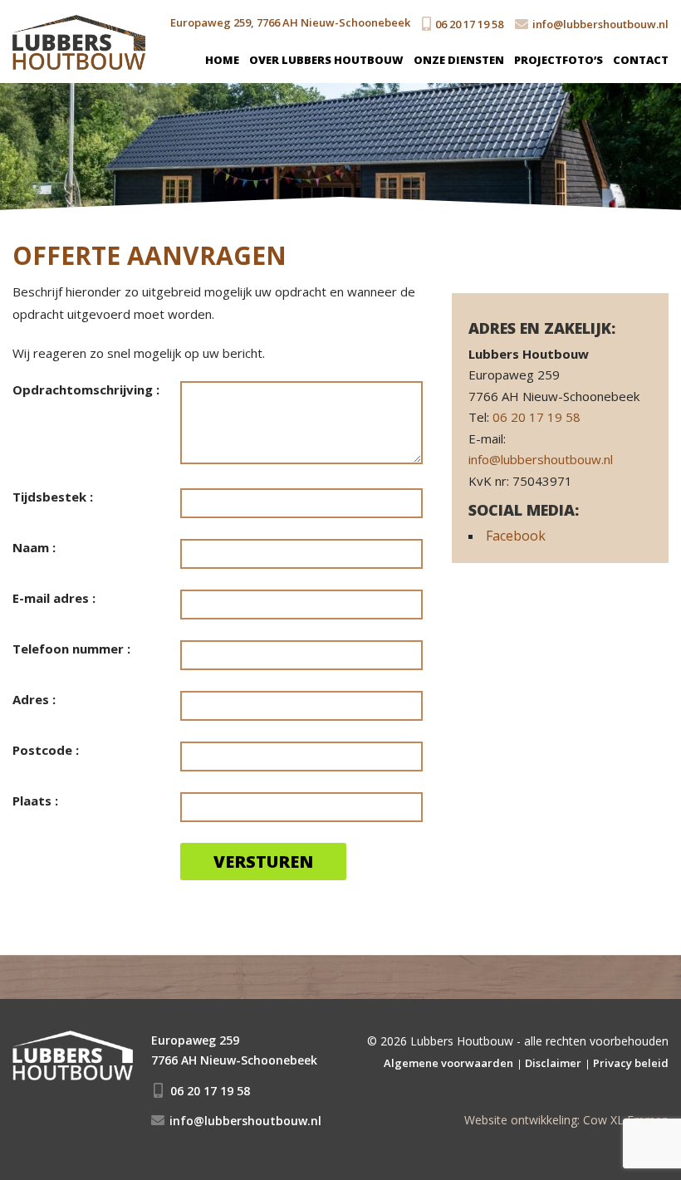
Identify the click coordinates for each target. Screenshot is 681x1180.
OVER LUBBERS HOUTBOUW (326, 59)
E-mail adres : (54, 598)
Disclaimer (553, 1062)
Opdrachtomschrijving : (85, 389)
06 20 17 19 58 (469, 24)
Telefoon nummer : (71, 648)
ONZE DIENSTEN (459, 59)
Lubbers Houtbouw (461, 1041)
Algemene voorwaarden (448, 1062)
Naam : (34, 547)
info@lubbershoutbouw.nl (600, 24)
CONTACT (641, 59)
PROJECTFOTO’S (558, 59)
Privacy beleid (631, 1062)
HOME (222, 59)
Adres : (34, 699)
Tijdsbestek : (52, 496)
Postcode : (45, 750)
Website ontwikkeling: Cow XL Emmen (566, 1120)
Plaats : (35, 800)
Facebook (516, 535)
